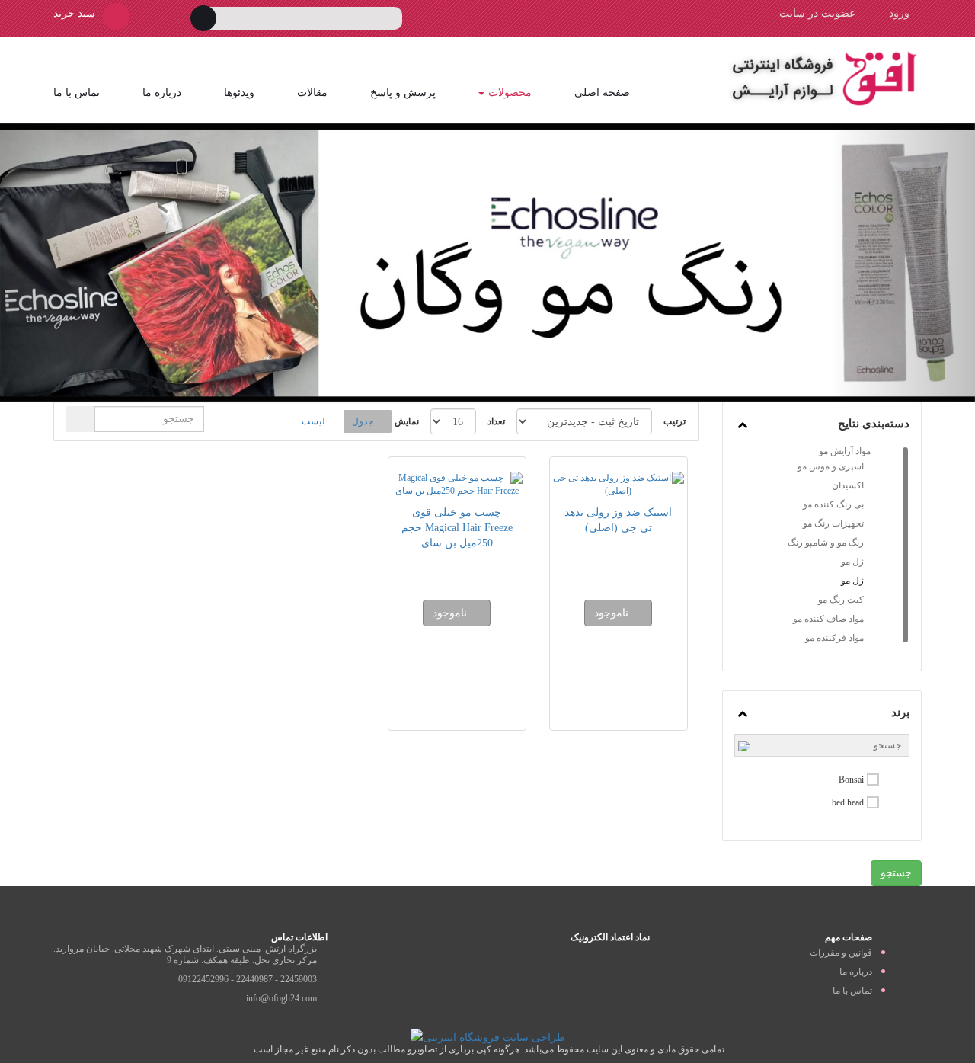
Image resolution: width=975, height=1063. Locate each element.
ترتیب (674, 421)
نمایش (407, 421)
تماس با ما (76, 92)
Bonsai (851, 779)
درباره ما (161, 92)
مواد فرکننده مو (834, 637)
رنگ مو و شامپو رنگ (826, 542)
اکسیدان (848, 485)
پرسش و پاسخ (403, 92)
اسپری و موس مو (831, 466)
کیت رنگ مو (841, 599)
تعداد (496, 421)
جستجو (896, 873)
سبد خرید (74, 13)
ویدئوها (239, 92)
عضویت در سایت (817, 13)
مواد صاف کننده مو (828, 618)
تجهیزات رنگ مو (833, 523)
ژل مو (852, 561)
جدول (362, 421)
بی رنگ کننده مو (833, 504)
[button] (73, 262)
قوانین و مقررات (841, 952)
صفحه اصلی (602, 92)
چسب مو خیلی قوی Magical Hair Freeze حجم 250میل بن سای (457, 528)
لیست (313, 421)
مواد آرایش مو (845, 451)
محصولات (510, 92)
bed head (848, 802)
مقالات (312, 92)
